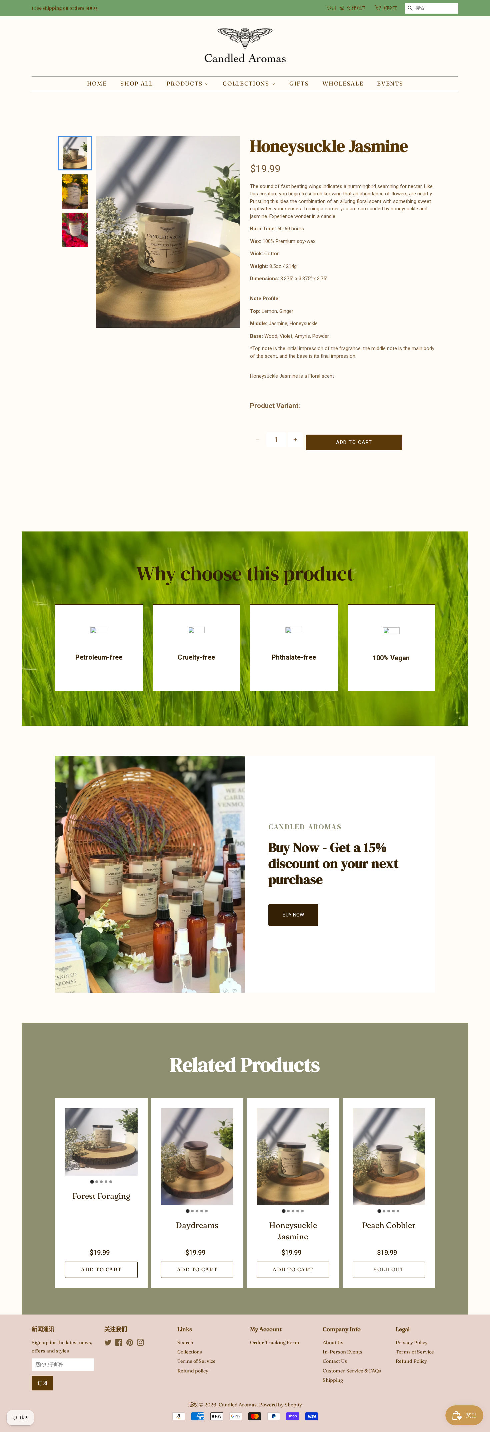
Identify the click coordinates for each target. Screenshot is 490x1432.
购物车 (390, 8)
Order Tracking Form (274, 1342)
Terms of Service (196, 1361)
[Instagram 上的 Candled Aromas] (140, 1344)
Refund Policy (411, 1361)
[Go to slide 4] (106, 1181)
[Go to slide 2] (96, 1181)
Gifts (299, 83)
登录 (331, 8)
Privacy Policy (412, 1342)
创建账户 (356, 8)
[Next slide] (73, 235)
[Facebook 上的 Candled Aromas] (119, 1344)
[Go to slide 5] (110, 1181)
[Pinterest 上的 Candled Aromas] (129, 1344)
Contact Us (335, 1361)
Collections (247, 83)
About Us (333, 1342)
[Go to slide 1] (92, 1181)
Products (185, 83)
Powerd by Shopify (280, 1405)
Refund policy (192, 1371)
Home (97, 83)
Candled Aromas (238, 1405)
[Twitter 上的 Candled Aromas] (108, 1344)
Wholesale (342, 83)
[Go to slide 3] (101, 1181)
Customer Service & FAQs (352, 1371)
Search (185, 1342)
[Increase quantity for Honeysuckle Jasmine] (295, 439)
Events (390, 83)
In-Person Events (342, 1352)
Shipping (333, 1380)
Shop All (136, 83)
